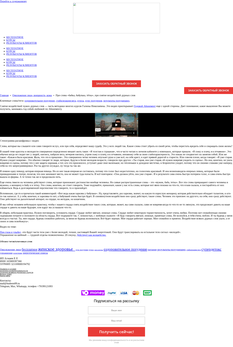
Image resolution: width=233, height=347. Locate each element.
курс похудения (93, 100)
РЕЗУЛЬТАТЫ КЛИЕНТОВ (21, 43)
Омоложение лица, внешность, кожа (32, 95)
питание (152, 249)
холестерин (17, 253)
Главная (4, 95)
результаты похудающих (116, 100)
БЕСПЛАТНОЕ (14, 37)
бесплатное (29, 249)
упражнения (6, 253)
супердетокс (211, 249)
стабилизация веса (66, 100)
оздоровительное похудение (40, 100)
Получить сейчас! (116, 331)
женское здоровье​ (56, 248)
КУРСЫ (10, 40)
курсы (80, 100)
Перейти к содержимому (13, 1)
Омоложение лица (10, 249)
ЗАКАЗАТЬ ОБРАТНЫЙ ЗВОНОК (116, 83)
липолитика (98, 250)
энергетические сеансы (35, 253)
